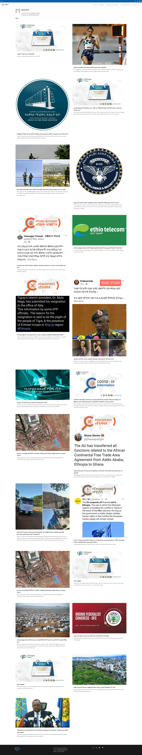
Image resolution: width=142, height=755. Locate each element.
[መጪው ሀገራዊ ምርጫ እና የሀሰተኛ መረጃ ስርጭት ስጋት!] (43, 385)
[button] (138, 4)
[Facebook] (93, 747)
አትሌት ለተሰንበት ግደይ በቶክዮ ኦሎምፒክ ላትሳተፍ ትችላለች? (90, 67)
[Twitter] (96, 747)
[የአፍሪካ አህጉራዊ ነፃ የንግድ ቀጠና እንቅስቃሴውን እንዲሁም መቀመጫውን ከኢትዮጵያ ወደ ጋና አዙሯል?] (99, 441)
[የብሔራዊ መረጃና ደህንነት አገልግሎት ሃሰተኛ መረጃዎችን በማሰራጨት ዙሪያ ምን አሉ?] (99, 172)
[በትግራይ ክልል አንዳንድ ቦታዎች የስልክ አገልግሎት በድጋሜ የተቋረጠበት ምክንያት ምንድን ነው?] (99, 230)
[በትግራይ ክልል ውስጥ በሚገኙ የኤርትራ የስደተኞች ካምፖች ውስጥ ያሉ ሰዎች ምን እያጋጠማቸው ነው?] (43, 620)
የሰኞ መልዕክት (77, 581)
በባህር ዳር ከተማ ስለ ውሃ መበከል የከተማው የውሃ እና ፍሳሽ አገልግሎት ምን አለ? (94, 687)
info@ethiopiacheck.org (62, 750)
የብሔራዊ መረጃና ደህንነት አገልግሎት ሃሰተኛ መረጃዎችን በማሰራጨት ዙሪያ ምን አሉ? (96, 203)
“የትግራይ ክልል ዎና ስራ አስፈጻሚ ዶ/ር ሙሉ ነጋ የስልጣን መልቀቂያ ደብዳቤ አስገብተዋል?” (40, 335)
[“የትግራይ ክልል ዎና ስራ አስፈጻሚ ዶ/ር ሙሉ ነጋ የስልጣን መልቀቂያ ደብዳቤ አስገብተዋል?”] (43, 305)
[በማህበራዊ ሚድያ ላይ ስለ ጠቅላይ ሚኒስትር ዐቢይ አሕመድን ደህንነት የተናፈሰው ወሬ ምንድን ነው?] (43, 104)
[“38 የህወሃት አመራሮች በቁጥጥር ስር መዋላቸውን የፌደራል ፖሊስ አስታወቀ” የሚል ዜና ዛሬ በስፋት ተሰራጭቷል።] (43, 713)
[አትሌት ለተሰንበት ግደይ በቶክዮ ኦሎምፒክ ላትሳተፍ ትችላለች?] (99, 44)
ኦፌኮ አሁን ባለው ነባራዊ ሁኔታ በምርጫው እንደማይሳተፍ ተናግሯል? (91, 636)
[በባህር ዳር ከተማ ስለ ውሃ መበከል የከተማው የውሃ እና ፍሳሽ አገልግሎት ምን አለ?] (99, 669)
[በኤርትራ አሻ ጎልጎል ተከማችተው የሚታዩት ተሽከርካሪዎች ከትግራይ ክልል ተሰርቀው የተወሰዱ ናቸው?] (43, 432)
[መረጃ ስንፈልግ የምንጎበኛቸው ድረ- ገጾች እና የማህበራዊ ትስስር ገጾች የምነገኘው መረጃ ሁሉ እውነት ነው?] (99, 91)
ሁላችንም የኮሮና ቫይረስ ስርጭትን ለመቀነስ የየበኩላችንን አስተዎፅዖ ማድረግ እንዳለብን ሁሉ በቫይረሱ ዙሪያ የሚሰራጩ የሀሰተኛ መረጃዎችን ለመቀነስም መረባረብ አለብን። (97, 401)
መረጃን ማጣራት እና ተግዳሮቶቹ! (25, 54)
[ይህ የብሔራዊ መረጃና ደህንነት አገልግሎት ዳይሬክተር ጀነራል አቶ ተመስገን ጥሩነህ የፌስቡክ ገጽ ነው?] (43, 239)
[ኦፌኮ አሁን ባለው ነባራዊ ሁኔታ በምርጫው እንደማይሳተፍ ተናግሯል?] (99, 618)
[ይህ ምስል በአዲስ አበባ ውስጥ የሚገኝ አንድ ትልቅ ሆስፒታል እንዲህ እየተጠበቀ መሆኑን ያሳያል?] (43, 166)
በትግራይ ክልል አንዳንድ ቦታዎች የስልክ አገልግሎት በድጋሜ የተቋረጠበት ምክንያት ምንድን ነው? (98, 248)
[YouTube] (99, 747)
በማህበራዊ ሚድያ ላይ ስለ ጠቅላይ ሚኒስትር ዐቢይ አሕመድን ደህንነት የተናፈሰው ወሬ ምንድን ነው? (42, 134)
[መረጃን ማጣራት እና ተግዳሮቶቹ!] (43, 37)
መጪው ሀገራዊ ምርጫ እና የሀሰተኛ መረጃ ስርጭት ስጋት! (32, 403)
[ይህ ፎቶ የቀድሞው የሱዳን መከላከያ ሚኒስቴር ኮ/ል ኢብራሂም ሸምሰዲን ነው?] (99, 317)
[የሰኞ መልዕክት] (99, 564)
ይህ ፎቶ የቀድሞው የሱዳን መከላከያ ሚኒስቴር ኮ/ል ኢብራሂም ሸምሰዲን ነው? (94, 359)
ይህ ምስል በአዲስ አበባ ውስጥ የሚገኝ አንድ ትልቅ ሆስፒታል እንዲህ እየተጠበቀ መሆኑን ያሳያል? (41, 190)
